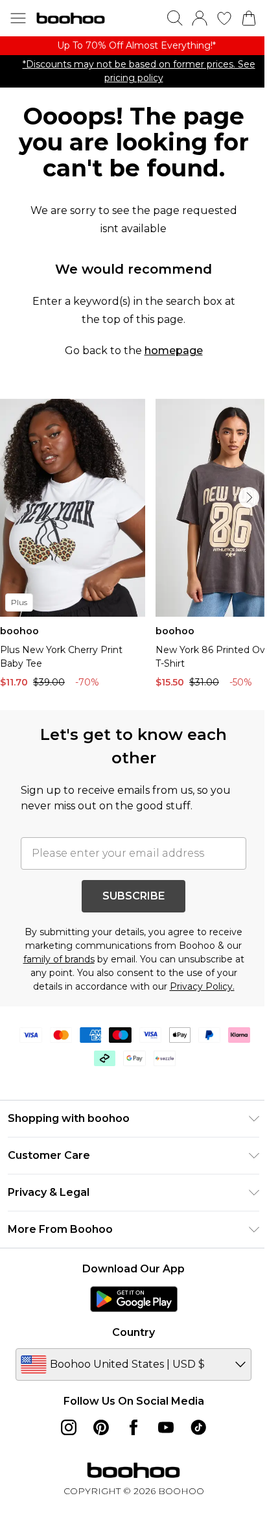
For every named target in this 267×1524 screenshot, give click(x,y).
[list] (133, 46)
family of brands (59, 959)
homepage (174, 350)
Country (133, 1332)
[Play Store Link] (134, 1299)
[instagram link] (68, 1427)
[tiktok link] (198, 1427)
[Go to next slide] (248, 497)
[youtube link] (166, 1427)
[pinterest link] (101, 1427)
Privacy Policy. (202, 986)
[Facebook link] (133, 1427)
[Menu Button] (18, 18)
